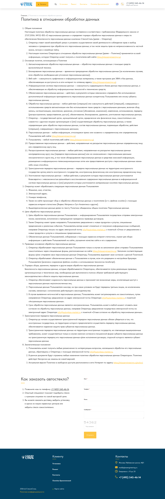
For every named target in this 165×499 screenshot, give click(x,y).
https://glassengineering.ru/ (109, 57)
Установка (64, 4)
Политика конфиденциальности (32, 492)
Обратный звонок (132, 5)
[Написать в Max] (117, 4)
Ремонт (73, 4)
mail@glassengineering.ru (128, 468)
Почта (85, 399)
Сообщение (87, 409)
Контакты (83, 4)
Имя (85, 379)
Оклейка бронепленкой (100, 4)
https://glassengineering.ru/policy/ (128, 362)
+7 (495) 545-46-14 (135, 3)
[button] (117, 4)
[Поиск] (55, 4)
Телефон (86, 389)
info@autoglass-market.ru (94, 229)
